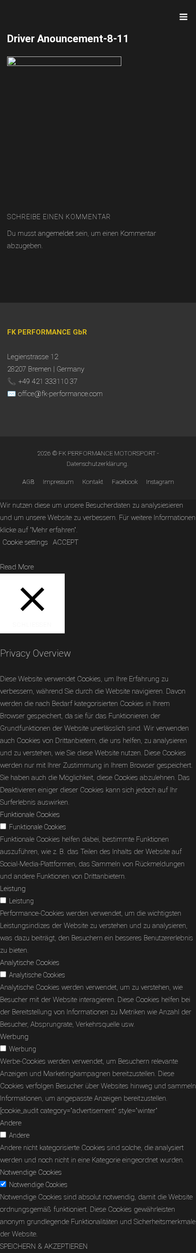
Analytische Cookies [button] (29, 962)
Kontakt (92, 481)
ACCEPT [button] (65, 542)
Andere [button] (10, 1123)
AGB (28, 481)
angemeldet (56, 233)
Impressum (58, 481)
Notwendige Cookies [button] (31, 1172)
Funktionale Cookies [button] (30, 814)
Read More (17, 567)
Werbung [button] (14, 1036)
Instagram (160, 481)
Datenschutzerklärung (97, 463)
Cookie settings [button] (25, 542)
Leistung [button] (13, 888)
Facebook (124, 481)
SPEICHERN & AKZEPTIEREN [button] (44, 1246)
